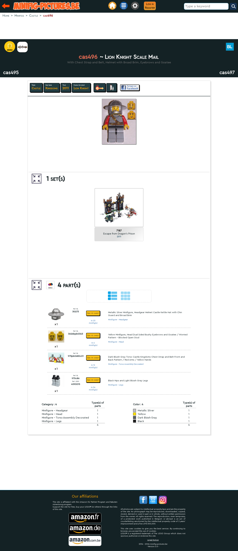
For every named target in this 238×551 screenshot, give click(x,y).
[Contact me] (153, 500)
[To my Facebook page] (143, 500)
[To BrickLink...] (231, 47)
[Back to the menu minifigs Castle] (24, 47)
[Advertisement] (119, 28)
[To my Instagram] (163, 500)
